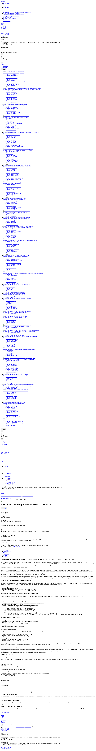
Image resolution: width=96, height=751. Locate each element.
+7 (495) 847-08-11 (5, 33)
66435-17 (3, 686)
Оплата (5, 555)
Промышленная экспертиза (10, 19)
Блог (2, 717)
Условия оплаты (4, 718)
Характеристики (7, 551)
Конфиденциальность (6, 748)
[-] (1, 501)
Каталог (2, 713)
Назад (8, 479)
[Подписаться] (2, 725)
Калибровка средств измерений (11, 16)
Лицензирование (7, 17)
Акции (2, 715)
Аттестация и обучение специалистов (12, 13)
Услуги (2, 716)
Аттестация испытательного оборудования (13, 14)
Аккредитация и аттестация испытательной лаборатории (17, 12)
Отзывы (5, 6)
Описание (5, 550)
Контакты (3, 722)
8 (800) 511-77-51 (5, 36)
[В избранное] (4, 508)
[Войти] (1, 458)
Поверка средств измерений (10, 18)
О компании (6, 3)
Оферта (2, 721)
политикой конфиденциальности (23, 727)
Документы (6, 7)
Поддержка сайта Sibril (6, 747)
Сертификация (6, 21)
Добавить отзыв (4, 685)
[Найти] (2, 63)
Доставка (5, 556)
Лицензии (5, 4)
